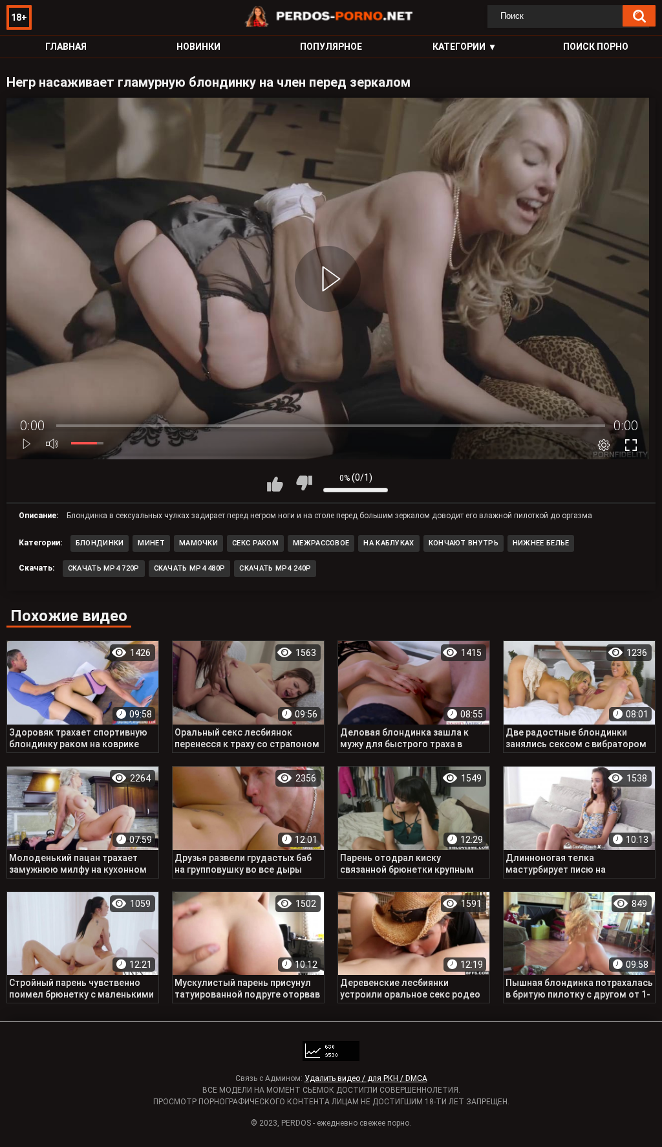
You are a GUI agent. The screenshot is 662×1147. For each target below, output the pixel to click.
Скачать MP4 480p (190, 568)
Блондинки (100, 543)
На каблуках (388, 543)
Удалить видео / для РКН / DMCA (365, 1078)
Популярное (331, 46)
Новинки (198, 46)
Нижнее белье (541, 543)
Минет (151, 543)
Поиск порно (595, 46)
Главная (66, 46)
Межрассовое (321, 543)
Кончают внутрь (463, 543)
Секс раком (255, 543)
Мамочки (198, 543)
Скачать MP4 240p (275, 568)
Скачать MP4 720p (104, 568)
